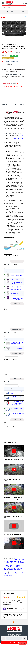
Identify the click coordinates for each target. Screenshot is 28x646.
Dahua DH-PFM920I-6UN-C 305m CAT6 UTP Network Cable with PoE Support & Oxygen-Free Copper (17, 404)
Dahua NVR (14, 574)
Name (12, 271)
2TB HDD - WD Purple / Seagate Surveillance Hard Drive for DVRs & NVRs (16, 288)
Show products (10, 264)
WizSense (11, 575)
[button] (24, 609)
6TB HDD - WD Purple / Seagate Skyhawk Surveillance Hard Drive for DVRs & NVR (16, 282)
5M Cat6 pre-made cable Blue (17, 413)
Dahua (11, 572)
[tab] (4, 105)
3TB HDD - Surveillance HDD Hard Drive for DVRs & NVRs (17, 292)
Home (2, 12)
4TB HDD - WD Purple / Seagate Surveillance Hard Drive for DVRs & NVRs (16, 275)
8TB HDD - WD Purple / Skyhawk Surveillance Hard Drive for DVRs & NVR (17, 298)
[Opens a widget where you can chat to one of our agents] (22, 643)
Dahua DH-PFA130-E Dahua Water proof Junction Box (17, 342)
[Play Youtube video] (14, 451)
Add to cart (15, 642)
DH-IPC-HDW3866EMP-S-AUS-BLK (12, 72)
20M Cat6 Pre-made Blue (16, 396)
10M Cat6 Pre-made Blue (16, 408)
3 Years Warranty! (19, 104)
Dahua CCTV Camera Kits (15, 565)
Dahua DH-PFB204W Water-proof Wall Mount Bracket (17, 347)
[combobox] (12, 7)
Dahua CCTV (17, 572)
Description (4, 104)
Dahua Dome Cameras (14, 571)
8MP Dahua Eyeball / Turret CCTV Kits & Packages (14, 560)
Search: (5, 266)
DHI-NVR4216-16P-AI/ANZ (14, 74)
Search (25, 7)
